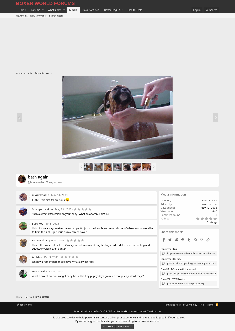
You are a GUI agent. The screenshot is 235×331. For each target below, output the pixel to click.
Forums (35, 10)
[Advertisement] (117, 44)
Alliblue (37, 257)
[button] (42, 10)
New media (22, 15)
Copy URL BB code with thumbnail (178, 269)
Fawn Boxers (209, 200)
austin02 (37, 223)
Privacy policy (190, 304)
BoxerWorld (25, 304)
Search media (56, 15)
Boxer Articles (90, 10)
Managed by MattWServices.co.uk (146, 311)
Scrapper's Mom (42, 209)
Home (22, 10)
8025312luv (39, 240)
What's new (54, 10)
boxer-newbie (37, 182)
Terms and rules (172, 304)
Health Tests (135, 10)
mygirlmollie (40, 195)
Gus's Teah (39, 271)
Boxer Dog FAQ (113, 10)
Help (202, 304)
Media (73, 10)
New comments (38, 15)
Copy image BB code (171, 258)
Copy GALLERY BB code (172, 279)
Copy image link (169, 248)
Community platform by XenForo (101, 311)
